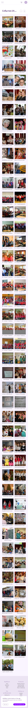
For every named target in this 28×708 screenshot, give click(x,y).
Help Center (7, 685)
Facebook (21, 693)
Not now (5, 704)
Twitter (21, 694)
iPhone (18, 687)
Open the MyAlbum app (19, 704)
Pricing (7, 686)
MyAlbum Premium (21, 683)
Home (7, 683)
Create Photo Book (21, 685)
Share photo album (21, 686)
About (7, 687)
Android (21, 687)
